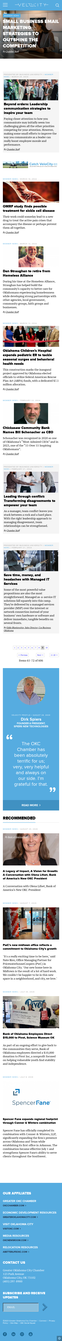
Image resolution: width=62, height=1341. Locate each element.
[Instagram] (22, 1334)
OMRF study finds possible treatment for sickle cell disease (29, 208)
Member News (11, 15)
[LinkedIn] (13, 1334)
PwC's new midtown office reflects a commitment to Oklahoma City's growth (30, 947)
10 (47, 648)
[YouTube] (31, 1334)
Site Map (14, 1323)
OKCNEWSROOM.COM (14, 1240)
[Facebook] (5, 1334)
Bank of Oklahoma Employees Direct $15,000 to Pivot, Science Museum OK (28, 1036)
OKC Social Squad (27, 1323)
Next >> (40, 655)
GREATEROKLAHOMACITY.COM (19, 1217)
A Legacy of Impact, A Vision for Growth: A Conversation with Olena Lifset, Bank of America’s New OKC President (30, 874)
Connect (43, 1321)
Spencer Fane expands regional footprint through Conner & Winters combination (30, 1121)
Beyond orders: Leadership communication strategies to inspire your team (27, 108)
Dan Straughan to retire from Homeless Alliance (26, 273)
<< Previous (23, 655)
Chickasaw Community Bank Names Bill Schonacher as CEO (28, 430)
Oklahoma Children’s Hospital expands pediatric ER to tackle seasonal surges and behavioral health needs (28, 357)
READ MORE (30, 805)
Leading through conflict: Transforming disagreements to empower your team (29, 500)
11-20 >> (54, 655)
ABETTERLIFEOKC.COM (15, 1252)
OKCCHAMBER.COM (13, 1205)
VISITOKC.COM (11, 1228)
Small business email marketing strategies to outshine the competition (31, 33)
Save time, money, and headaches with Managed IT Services (26, 579)
